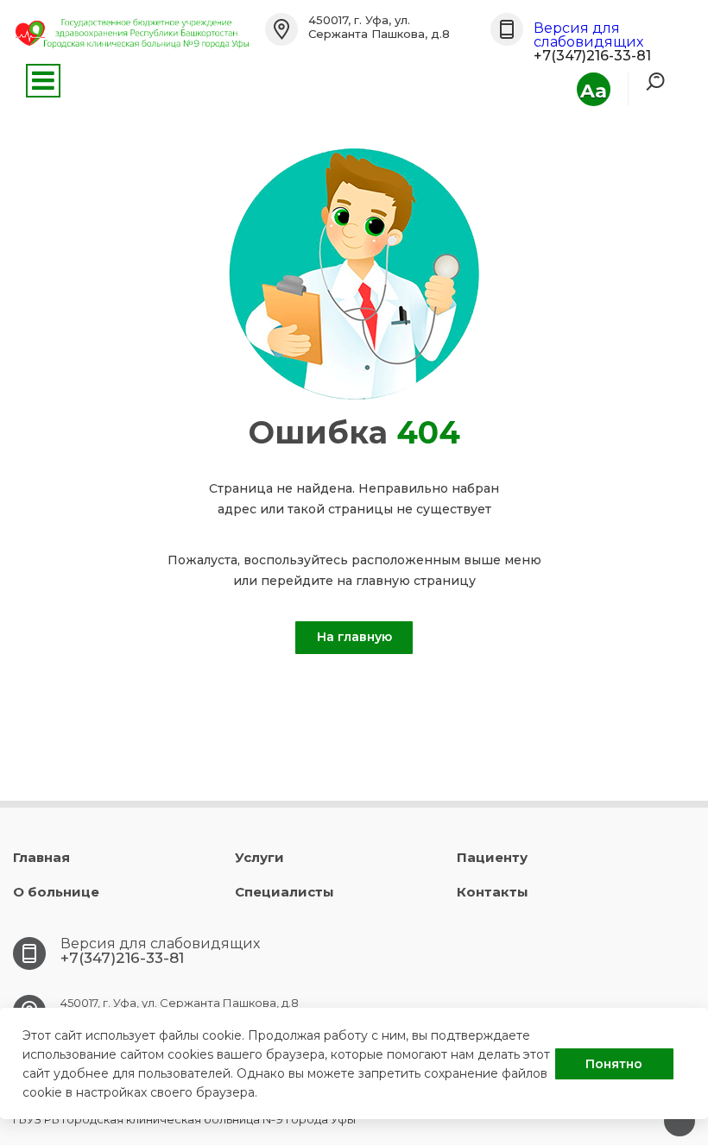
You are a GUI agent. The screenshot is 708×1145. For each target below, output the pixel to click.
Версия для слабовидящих (588, 35)
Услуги (259, 857)
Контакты (492, 892)
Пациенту (492, 857)
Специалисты (284, 892)
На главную (354, 637)
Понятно (613, 1064)
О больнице (56, 892)
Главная (41, 857)
